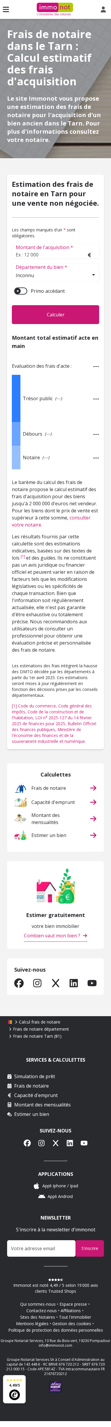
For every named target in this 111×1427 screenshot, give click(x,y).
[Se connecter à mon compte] (104, 9)
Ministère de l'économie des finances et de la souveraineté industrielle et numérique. (49, 735)
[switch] (20, 291)
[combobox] (55, 276)
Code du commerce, (38, 706)
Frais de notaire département (41, 1029)
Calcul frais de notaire (39, 1022)
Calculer (56, 314)
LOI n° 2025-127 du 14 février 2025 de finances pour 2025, (52, 720)
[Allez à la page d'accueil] (10, 1022)
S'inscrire (89, 1248)
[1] (23, 556)
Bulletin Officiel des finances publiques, (54, 726)
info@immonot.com (55, 1345)
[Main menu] (6, 9)
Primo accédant (48, 291)
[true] (19, 983)
